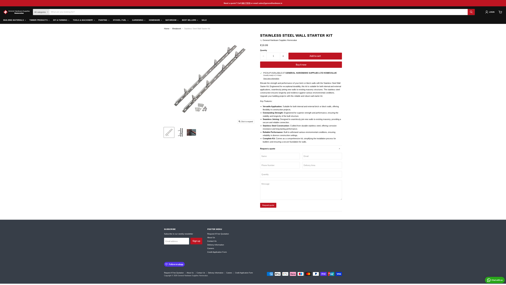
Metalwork (176, 28)
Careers (210, 248)
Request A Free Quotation (218, 234)
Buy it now (301, 64)
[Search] (471, 12)
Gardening (138, 20)
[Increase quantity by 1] (283, 56)
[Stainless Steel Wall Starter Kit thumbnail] (169, 132)
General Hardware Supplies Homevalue (280, 40)
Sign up (196, 241)
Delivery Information (215, 245)
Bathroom (171, 20)
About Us (211, 237)
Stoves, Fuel (120, 20)
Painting (103, 20)
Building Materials (13, 20)
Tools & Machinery (83, 20)
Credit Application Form (217, 252)
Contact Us (211, 241)
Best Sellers (189, 20)
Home (166, 28)
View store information (271, 79)
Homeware (154, 20)
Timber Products (38, 20)
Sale (204, 20)
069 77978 (245, 3)
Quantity (263, 50)
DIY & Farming (60, 20)
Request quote (268, 205)
